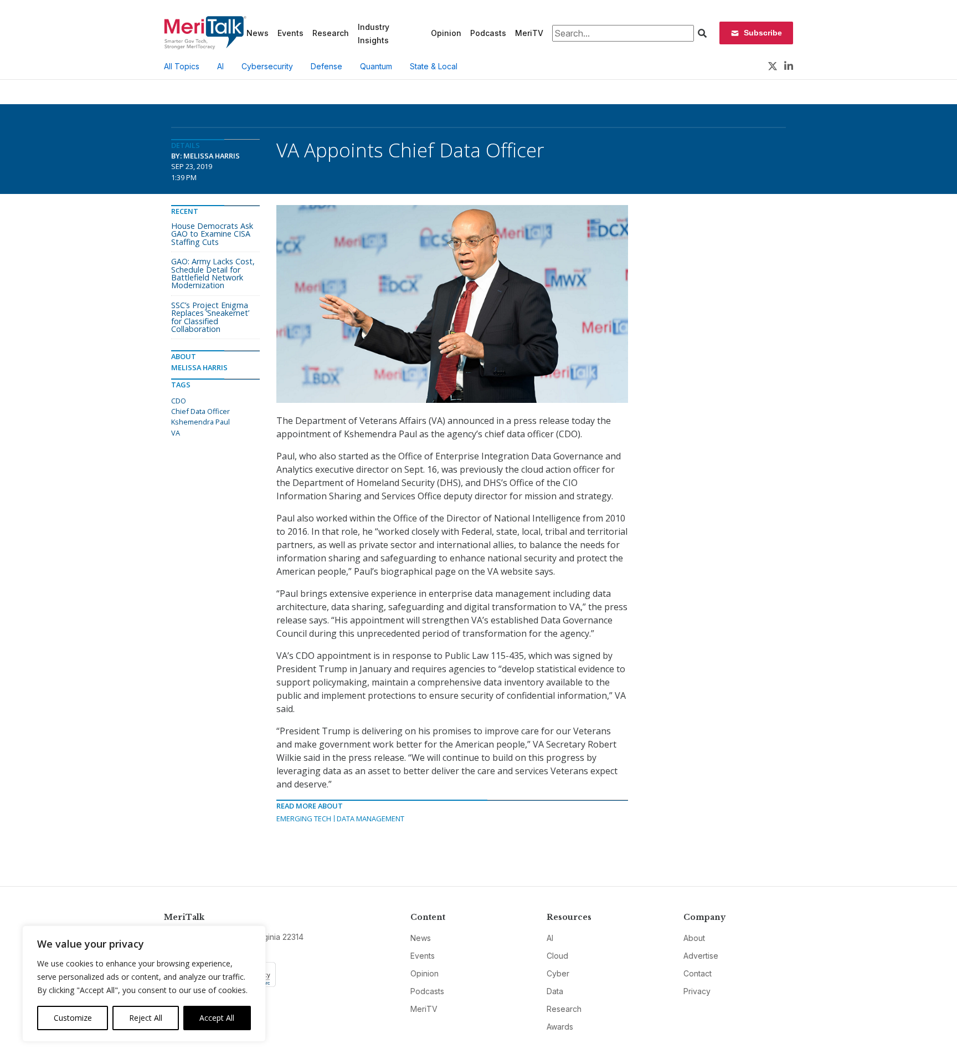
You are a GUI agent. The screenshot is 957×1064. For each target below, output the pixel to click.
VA (175, 433)
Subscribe (763, 32)
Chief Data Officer (200, 411)
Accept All (216, 1017)
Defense (326, 66)
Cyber (558, 973)
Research (330, 33)
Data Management (370, 818)
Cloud (557, 955)
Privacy (697, 991)
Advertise (700, 955)
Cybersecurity (267, 66)
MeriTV (529, 33)
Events (290, 33)
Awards (560, 1026)
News (257, 33)
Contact (697, 973)
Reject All (145, 1017)
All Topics (181, 66)
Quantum (376, 66)
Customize (73, 1017)
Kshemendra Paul (200, 422)
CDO (178, 401)
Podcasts (488, 33)
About (694, 938)
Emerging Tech (303, 818)
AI (220, 66)
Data (555, 991)
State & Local (433, 66)
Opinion (446, 33)
